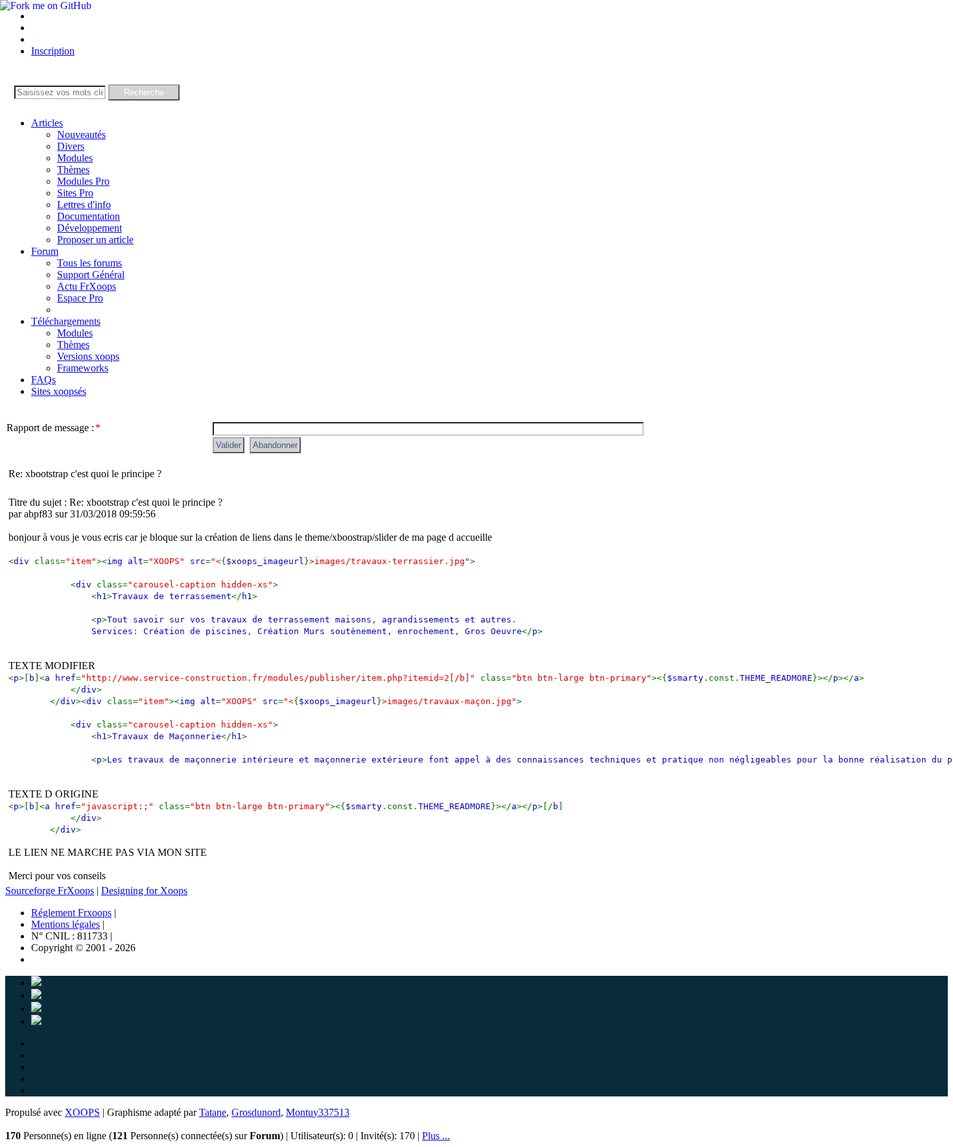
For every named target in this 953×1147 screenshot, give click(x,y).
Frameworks (82, 367)
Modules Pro (83, 181)
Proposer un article (95, 239)
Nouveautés (81, 134)
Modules (75, 157)
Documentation (88, 216)
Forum (44, 251)
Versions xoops (88, 356)
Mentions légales (65, 924)
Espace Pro (80, 297)
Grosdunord (256, 1112)
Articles (47, 122)
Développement (89, 227)
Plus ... (436, 1135)
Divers (70, 146)
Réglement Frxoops (71, 912)
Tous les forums (89, 262)
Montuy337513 (317, 1112)
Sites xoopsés (58, 391)
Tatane (212, 1112)
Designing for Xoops (144, 890)
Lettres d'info (84, 204)
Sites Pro (75, 192)
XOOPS (82, 1112)
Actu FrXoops (86, 286)
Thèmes (73, 169)
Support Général (90, 274)
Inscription (53, 50)
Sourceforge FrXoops (49, 890)
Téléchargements (65, 321)
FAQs (43, 379)
